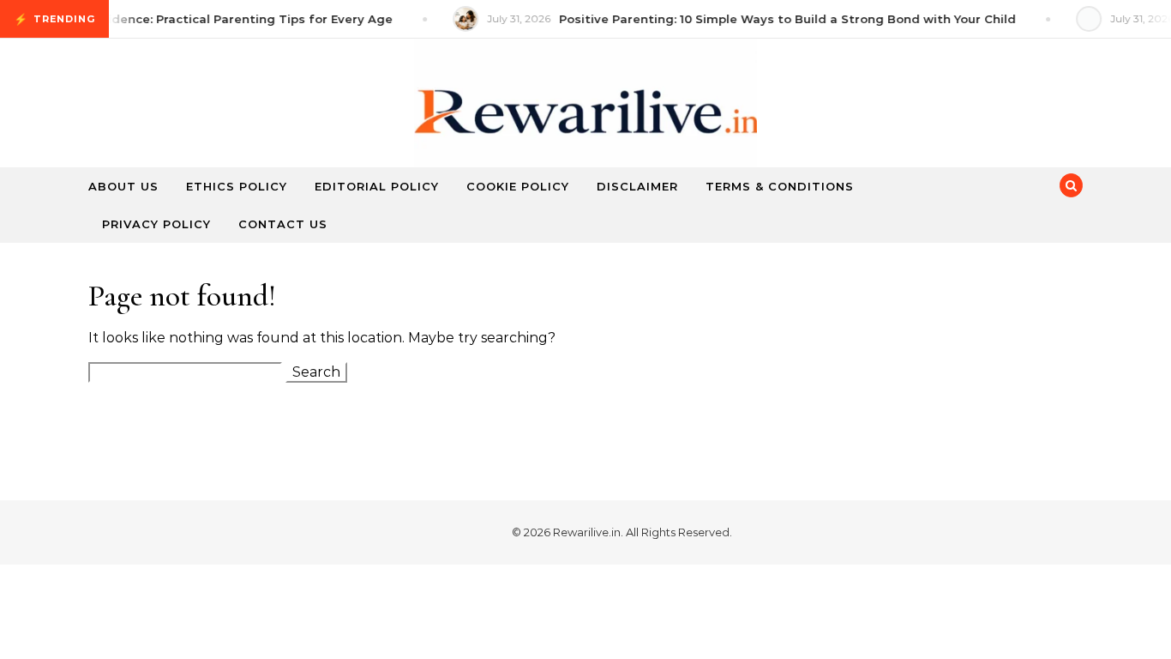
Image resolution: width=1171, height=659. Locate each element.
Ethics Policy (236, 186)
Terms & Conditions (780, 186)
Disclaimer (637, 186)
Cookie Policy (517, 186)
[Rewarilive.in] (585, 119)
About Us (123, 186)
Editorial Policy (377, 186)
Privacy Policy (156, 224)
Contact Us (282, 224)
